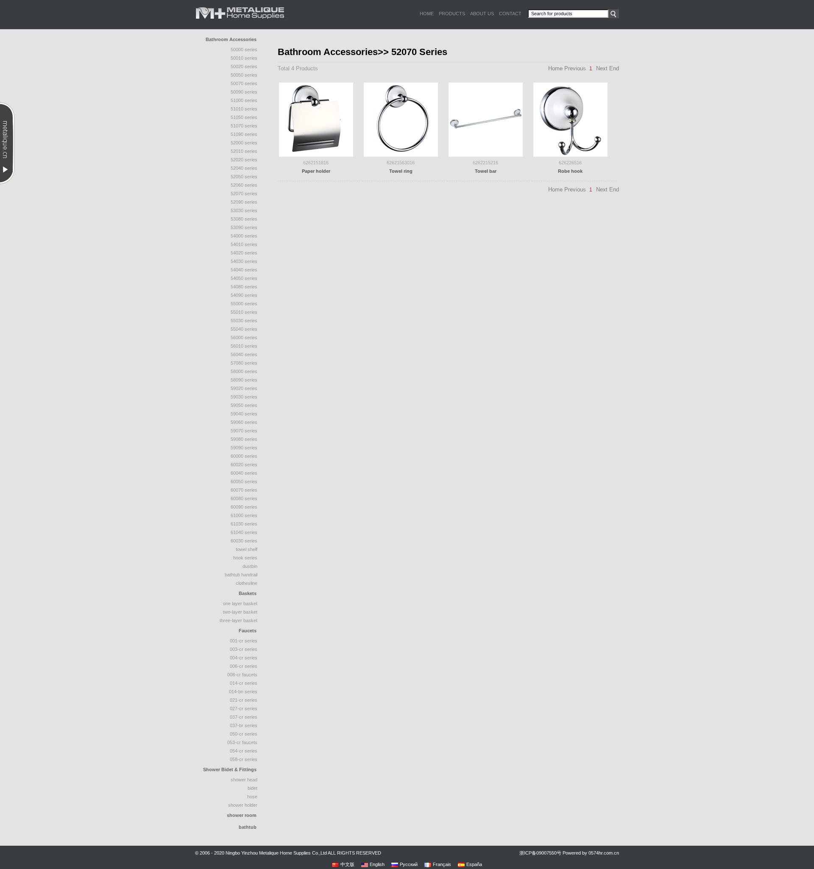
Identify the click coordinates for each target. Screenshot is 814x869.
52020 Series (244, 159)
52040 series (244, 168)
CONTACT (510, 13)
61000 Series (244, 515)
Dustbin (250, 566)
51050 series (244, 117)
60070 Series (244, 490)
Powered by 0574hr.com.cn (591, 852)
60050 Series (244, 481)
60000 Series (244, 456)
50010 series (244, 58)
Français (442, 864)
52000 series (244, 142)
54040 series (244, 269)
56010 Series (244, 346)
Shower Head (244, 779)
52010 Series (244, 151)
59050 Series (244, 405)
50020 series (244, 66)
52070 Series (244, 193)
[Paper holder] (316, 119)
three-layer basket (238, 620)
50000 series (244, 49)
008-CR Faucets (242, 674)
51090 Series (244, 134)
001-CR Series (243, 640)
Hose (252, 796)
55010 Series (244, 312)
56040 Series (244, 354)
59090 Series (244, 447)
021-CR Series (243, 700)
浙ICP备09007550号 (540, 852)
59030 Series (244, 396)
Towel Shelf (246, 549)
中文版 (347, 864)
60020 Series (244, 464)
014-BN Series (243, 691)
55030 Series (244, 320)
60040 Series (244, 473)
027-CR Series (243, 708)
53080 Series (244, 218)
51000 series (244, 100)
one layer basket (240, 603)
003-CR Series (243, 649)
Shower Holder (242, 805)
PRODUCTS (452, 13)
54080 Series (244, 286)
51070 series (244, 125)
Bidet (252, 788)
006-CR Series (243, 666)
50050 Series (244, 74)
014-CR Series (243, 683)
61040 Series (244, 532)
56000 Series (244, 337)
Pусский (409, 864)
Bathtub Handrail (241, 574)
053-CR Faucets (242, 742)
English (377, 864)
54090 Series (244, 295)
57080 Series (244, 362)
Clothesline (246, 583)
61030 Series (244, 523)
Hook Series (245, 557)
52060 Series (244, 185)
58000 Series (244, 371)
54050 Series (244, 278)
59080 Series (244, 439)
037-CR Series (243, 717)
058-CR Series (243, 759)
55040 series (244, 329)
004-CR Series (243, 657)
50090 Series (244, 91)
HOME (427, 13)
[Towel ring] (401, 119)
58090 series (244, 379)
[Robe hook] (570, 119)
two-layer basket (240, 611)
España (474, 864)
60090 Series (244, 506)
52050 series (244, 176)
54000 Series (244, 235)
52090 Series (244, 202)
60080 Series (244, 498)
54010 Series (244, 244)
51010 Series (244, 108)
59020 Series (244, 388)
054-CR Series (243, 750)
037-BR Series (243, 725)
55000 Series (244, 303)
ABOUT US (482, 13)
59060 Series (244, 422)
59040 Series (244, 413)
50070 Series (244, 83)
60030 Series (244, 540)
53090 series (244, 227)
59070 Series (244, 430)
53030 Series (244, 210)
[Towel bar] (486, 119)
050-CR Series (243, 733)
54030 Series (244, 261)
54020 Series (244, 252)
